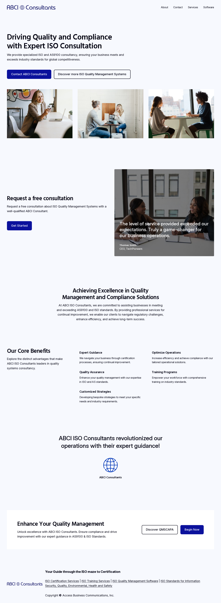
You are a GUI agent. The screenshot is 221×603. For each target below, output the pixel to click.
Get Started (19, 225)
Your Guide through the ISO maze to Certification (82, 572)
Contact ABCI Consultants (29, 74)
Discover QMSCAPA (160, 529)
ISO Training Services (96, 581)
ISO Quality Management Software (135, 581)
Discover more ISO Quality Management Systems (92, 74)
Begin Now (192, 529)
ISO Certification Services (62, 581)
